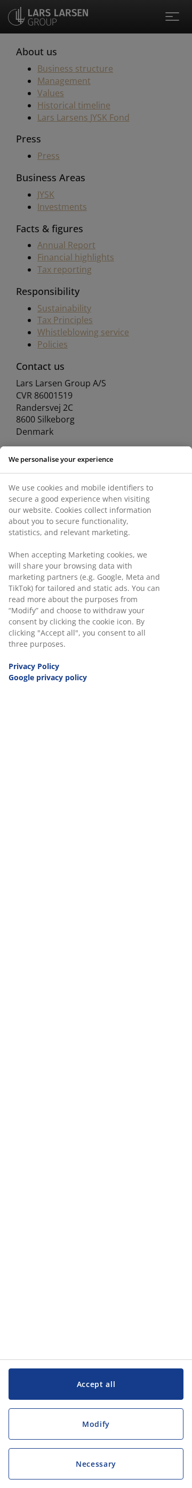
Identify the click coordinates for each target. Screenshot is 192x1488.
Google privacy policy (48, 677)
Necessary (96, 1464)
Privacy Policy (34, 666)
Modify (96, 1424)
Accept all (96, 1384)
